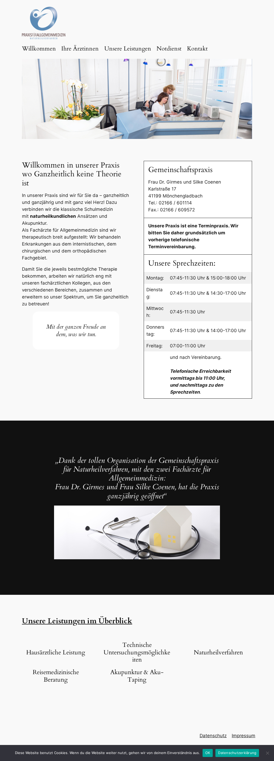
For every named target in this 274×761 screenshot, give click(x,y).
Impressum (243, 735)
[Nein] (267, 753)
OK (207, 753)
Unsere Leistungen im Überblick (77, 621)
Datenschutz (213, 735)
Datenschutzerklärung (237, 753)
